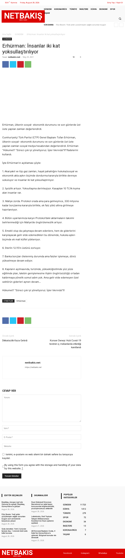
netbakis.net (14, 57)
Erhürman (21, 301)
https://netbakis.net (33, 367)
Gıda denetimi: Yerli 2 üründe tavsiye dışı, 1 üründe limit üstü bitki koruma (15, 531)
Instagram (85, 553)
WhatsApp (102, 553)
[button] (120, 18)
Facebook (67, 553)
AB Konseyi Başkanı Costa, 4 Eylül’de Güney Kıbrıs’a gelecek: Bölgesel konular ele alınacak (43, 534)
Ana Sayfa (6, 34)
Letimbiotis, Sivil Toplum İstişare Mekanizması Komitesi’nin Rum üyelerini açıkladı (42, 519)
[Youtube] (113, 553)
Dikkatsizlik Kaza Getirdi (14, 340)
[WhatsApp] (100, 3)
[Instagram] (92, 3)
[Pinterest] (20, 64)
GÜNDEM (19, 34)
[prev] (116, 25)
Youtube (119, 553)
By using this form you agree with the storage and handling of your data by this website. (42, 467)
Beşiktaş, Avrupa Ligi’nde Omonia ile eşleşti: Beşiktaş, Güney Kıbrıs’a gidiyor (13, 504)
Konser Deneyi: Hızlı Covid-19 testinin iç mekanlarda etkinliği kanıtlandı (65, 344)
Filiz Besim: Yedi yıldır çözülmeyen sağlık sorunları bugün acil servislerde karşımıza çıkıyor (13, 517)
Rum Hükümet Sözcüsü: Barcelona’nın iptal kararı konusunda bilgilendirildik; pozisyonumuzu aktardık (42, 505)
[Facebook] (88, 3)
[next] (121, 25)
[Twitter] (96, 3)
